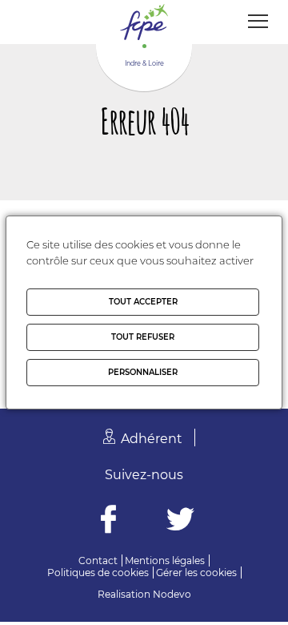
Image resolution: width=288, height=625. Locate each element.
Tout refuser (142, 337)
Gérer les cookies (196, 573)
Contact (98, 560)
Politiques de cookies (98, 573)
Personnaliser (143, 372)
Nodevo (172, 594)
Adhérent (151, 438)
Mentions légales (165, 560)
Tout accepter (143, 301)
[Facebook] (108, 521)
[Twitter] (180, 521)
